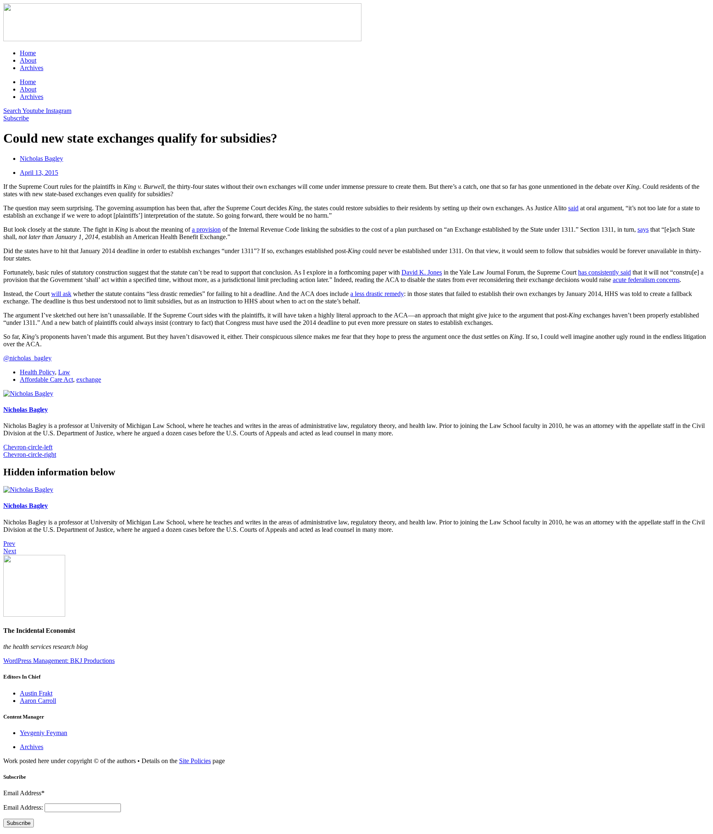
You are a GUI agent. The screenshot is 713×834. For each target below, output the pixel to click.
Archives (31, 67)
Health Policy (37, 372)
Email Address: (24, 807)
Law (64, 372)
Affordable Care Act (46, 379)
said (573, 207)
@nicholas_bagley (27, 358)
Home (28, 52)
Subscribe (19, 823)
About (28, 60)
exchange (88, 379)
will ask (61, 293)
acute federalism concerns (646, 279)
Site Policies (195, 760)
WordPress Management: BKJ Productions (59, 660)
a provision (206, 229)
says (643, 229)
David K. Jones (421, 272)
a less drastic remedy (377, 293)
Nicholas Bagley (25, 409)
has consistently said (604, 272)
